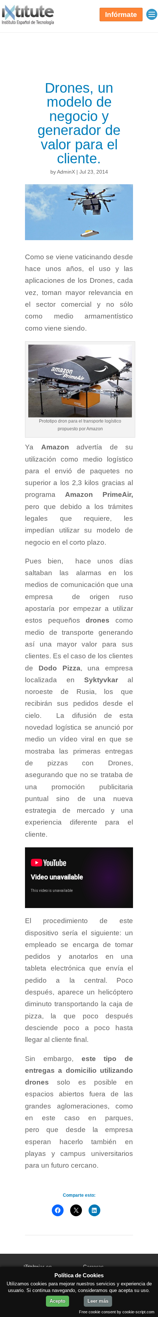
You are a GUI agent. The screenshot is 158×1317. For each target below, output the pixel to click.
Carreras (93, 1267)
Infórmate (121, 14)
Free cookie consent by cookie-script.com (116, 1312)
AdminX (66, 172)
